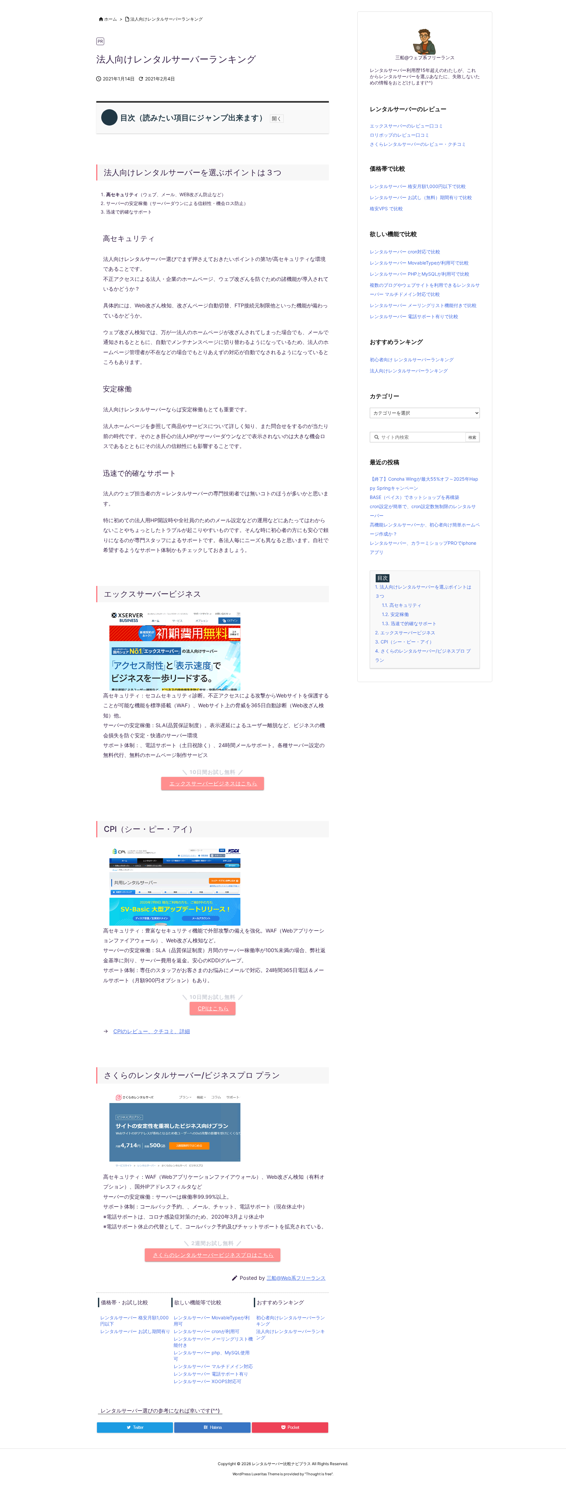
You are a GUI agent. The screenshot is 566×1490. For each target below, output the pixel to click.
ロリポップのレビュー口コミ (399, 135)
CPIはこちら (213, 1008)
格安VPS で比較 (386, 208)
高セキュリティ (402, 605)
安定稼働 (395, 614)
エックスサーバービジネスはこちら (213, 783)
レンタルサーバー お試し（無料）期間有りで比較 (421, 197)
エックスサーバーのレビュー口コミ (406, 125)
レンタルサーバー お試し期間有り (135, 1331)
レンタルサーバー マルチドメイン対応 (213, 1366)
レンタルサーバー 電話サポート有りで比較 (414, 316)
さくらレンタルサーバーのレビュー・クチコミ (418, 144)
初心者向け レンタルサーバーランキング (412, 359)
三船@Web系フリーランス (296, 1278)
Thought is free (318, 1474)
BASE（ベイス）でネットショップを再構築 (414, 497)
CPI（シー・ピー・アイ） (404, 641)
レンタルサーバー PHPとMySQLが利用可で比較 (419, 274)
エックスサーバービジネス (405, 632)
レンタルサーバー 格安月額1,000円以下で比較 (418, 186)
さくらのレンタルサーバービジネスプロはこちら (213, 1255)
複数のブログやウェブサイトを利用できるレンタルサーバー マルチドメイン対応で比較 (425, 289)
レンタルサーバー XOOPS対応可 (207, 1381)
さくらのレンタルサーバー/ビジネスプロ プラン (423, 655)
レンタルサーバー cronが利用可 (206, 1331)
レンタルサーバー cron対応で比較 (405, 251)
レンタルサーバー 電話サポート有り (211, 1374)
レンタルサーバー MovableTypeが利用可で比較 (419, 262)
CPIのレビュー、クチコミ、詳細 (151, 1031)
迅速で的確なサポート (409, 623)
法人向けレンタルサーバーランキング (166, 19)
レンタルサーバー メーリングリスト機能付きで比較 (423, 305)
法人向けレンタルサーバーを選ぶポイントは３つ (423, 591)
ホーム (110, 19)
